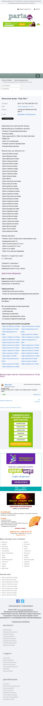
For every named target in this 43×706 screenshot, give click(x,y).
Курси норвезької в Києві (30, 345)
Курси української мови (10, 588)
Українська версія (15, 606)
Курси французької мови (10, 582)
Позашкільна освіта (9, 640)
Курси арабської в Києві (10, 366)
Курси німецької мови (9, 579)
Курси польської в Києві (10, 342)
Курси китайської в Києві (11, 340)
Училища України (8, 636)
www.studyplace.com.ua (25, 106)
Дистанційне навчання (10, 666)
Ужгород (27, 553)
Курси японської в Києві (10, 348)
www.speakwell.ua (21, 489)
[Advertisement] (21, 49)
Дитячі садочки (8, 690)
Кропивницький (7, 559)
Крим (3, 557)
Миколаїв (5, 568)
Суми (25, 548)
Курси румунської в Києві (30, 348)
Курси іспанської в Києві (10, 345)
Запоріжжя (5, 551)
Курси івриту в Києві (9, 356)
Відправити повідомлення (27, 114)
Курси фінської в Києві (29, 358)
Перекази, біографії (9, 638)
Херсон (26, 557)
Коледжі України (8, 634)
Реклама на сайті (8, 699)
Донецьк (5, 546)
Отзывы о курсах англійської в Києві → (11, 407)
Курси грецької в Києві (10, 353)
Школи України (8, 671)
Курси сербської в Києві (30, 353)
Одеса (26, 542)
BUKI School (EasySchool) (11, 686)
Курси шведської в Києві (30, 364)
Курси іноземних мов (21, 80)
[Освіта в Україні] (20, 17)
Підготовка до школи (10, 694)
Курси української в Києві (30, 356)
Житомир (5, 548)
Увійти (37, 9)
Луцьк (4, 564)
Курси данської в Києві (30, 334)
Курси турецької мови (9, 593)
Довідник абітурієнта (10, 643)
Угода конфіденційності (25, 610)
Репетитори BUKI (8, 688)
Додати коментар (6, 400)
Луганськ (5, 562)
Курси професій (8, 660)
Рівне (26, 546)
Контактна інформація (10, 697)
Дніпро (4, 544)
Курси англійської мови (10, 577)
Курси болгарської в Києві (31, 326)
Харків (26, 555)
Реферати (6, 668)
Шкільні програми (9, 645)
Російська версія (27, 606)
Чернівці (27, 564)
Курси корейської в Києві (30, 337)
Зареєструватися (25, 9)
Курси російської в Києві (30, 350)
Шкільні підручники (9, 664)
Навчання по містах (9, 692)
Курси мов (6, 658)
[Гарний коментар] (1, 394)
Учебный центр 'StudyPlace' (21, 621)
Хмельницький (29, 559)
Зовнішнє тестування (10, 632)
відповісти (36, 394)
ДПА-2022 (6, 684)
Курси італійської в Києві (11, 337)
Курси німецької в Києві (10, 329)
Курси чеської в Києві (29, 361)
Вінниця (4, 542)
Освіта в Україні (7, 80)
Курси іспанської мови (9, 586)
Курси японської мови (9, 595)
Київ (3, 555)
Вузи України (7, 629)
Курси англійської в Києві (11, 326)
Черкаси (27, 562)
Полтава (27, 544)
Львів (4, 566)
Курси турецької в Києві (10, 350)
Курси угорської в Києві (10, 364)
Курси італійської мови (9, 584)
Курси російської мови (9, 590)
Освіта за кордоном (9, 662)
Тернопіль (27, 551)
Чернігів (26, 566)
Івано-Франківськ (8, 553)
